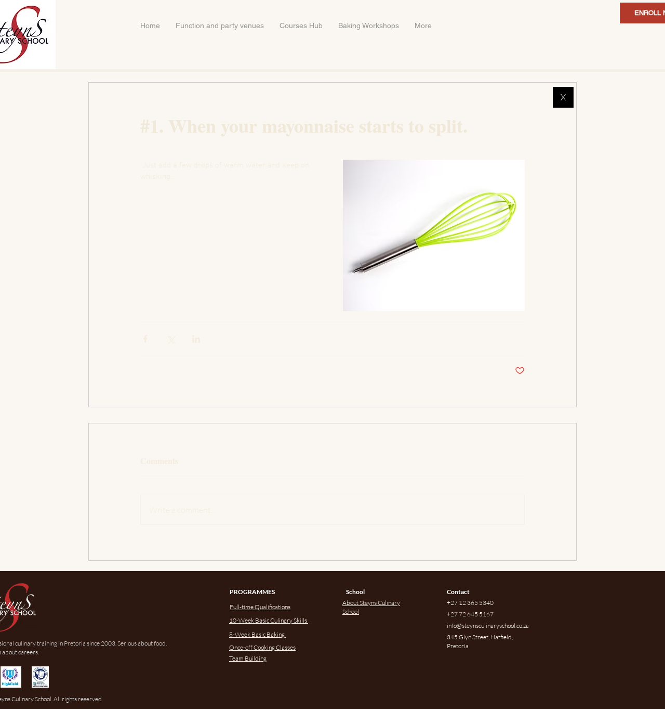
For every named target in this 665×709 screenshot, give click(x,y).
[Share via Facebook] (145, 339)
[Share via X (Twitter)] (171, 339)
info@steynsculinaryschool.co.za (488, 625)
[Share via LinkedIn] (196, 339)
